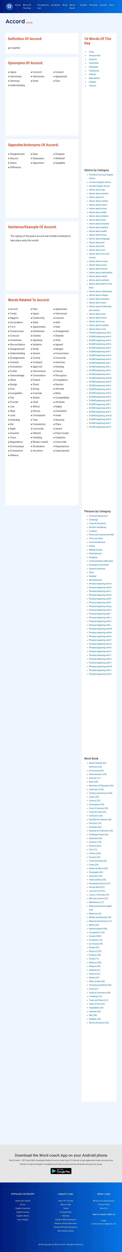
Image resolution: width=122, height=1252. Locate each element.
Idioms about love (97, 250)
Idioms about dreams (98, 216)
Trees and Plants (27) (98, 1000)
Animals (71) (95, 778)
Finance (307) (95, 846)
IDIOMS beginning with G (100, 355)
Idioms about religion (98, 295)
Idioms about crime (98, 208)
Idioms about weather (99, 325)
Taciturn (92, 85)
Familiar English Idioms (99, 186)
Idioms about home (98, 235)
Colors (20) (94, 797)
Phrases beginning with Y (100, 670)
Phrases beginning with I (100, 614)
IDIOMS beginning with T (100, 404)
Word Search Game (66, 1231)
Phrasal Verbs (66, 1212)
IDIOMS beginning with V (100, 412)
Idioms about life (96, 246)
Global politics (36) (97, 879)
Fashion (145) (95, 842)
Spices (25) (94, 977)
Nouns (23, 1204)
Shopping (93, 557)
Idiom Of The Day (65, 1201)
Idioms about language (99, 238)
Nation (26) (94, 925)
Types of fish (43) (97, 1004)
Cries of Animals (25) (98, 808)
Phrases (93, 5)
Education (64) (95, 838)
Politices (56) (95, 955)
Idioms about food (97, 220)
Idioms (83, 5)
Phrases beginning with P (100, 640)
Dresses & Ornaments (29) (101, 831)
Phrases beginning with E (100, 599)
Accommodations (97, 542)
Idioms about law (96, 242)
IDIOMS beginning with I (99, 363)
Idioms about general (98, 227)
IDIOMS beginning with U (100, 408)
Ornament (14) (95, 940)
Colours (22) (94, 800)
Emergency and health (99, 565)
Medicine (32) (95, 913)
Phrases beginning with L (100, 625)
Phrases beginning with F (100, 602)
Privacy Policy (104, 1204)
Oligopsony (94, 70)
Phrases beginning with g (100, 606)
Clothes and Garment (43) (100, 793)
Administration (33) (98, 774)
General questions (97, 568)
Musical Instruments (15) (100, 921)
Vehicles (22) (95, 1011)
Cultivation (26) (96, 816)
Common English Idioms (100, 182)
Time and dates (96, 538)
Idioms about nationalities (100, 272)
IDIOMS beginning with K (100, 370)
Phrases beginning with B (100, 587)
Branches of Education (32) (101, 785)
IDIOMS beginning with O (100, 385)
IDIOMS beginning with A (100, 333)
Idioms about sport (97, 302)
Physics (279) (95, 951)
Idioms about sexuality (99, 299)
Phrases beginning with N (100, 632)
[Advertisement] (42, 111)
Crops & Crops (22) (97, 812)
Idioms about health (98, 231)
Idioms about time (97, 314)
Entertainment (95, 553)
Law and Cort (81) (97, 891)
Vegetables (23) (96, 1007)
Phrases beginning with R (100, 647)
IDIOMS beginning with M (100, 378)
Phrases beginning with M (100, 629)
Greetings (93, 519)
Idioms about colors (98, 205)
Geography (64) (96, 872)
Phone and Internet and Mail (101, 534)
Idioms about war (97, 321)
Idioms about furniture (99, 223)
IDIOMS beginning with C (100, 340)
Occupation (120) (97, 932)
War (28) (93, 1015)
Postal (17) (94, 959)
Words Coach (60, 1244)
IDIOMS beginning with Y (100, 423)
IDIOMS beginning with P (100, 389)
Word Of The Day (27, 6)
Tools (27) (93, 989)
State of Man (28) (97, 981)
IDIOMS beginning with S (100, 400)
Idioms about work (97, 329)
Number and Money (97, 527)
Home (18, 5)
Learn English (23, 1220)
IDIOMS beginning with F (100, 351)
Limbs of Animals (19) (99, 895)
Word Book (72, 6)
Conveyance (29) (96, 804)
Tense (65, 1208)
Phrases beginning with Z (100, 674)
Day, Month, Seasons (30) (100, 819)
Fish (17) (93, 849)
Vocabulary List (43, 6)
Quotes (103, 5)
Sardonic (93, 59)
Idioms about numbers (99, 280)
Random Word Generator (65, 1220)
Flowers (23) (94, 857)
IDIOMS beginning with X (100, 419)
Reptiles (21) (94, 970)
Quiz (111, 5)
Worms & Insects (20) (99, 1022)
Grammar (55, 5)
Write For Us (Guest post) (103, 1201)
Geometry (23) (95, 876)
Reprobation (94, 78)
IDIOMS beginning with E (100, 348)
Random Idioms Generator (66, 1223)
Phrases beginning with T (100, 655)
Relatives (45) (95, 962)
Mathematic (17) (96, 902)
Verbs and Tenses (22, 1201)
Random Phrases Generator (66, 1227)
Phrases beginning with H (100, 610)
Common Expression (98, 516)
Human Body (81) (97, 887)
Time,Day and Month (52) (100, 985)
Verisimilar (94, 63)
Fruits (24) (93, 864)
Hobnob (92, 74)
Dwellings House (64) (98, 834)
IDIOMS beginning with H (100, 359)
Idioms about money (98, 261)
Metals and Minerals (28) (100, 917)
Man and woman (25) (98, 898)
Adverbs (65, 1216)
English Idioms (23, 1216)
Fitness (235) (95, 853)
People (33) (94, 947)
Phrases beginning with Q (100, 644)
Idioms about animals (98, 193)
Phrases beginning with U (100, 659)
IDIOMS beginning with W (100, 415)
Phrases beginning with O (100, 636)
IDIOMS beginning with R (100, 397)
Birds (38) (93, 782)
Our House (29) (96, 944)
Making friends (95, 550)
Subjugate (93, 67)
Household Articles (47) (99, 883)
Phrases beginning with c (100, 591)
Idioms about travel (97, 318)
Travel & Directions (97, 523)
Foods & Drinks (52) (98, 861)
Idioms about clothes (98, 201)
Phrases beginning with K (100, 621)
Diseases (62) (95, 827)
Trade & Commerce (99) (100, 992)
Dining (92, 546)
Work (91, 572)
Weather (93, 576)
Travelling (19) (95, 996)
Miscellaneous (95, 580)
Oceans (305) (95, 936)
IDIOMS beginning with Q (100, 393)
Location (93, 531)
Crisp (91, 52)
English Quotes (23, 1212)
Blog (65, 5)
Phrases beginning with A (100, 583)
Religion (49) (94, 966)
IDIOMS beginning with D (100, 344)
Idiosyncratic (95, 55)
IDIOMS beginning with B (100, 336)
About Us (104, 1208)
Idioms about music (98, 265)
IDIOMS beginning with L (100, 374)
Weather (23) (95, 1019)
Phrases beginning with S (100, 651)
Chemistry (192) (96, 789)
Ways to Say (66, 1204)
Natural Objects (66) (98, 928)
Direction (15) (95, 823)
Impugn (92, 82)
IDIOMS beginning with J (100, 366)
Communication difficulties (101, 561)
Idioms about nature (98, 276)
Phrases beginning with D (100, 595)
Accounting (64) (96, 770)
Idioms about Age (97, 190)
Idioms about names (98, 269)
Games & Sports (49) (98, 868)
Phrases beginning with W (100, 666)
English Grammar (23, 1208)
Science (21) (94, 974)
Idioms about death (98, 212)
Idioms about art (96, 197)
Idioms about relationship (100, 291)
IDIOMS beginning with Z (100, 427)
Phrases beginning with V (100, 662)
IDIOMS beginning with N (100, 381)
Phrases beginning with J (100, 617)
